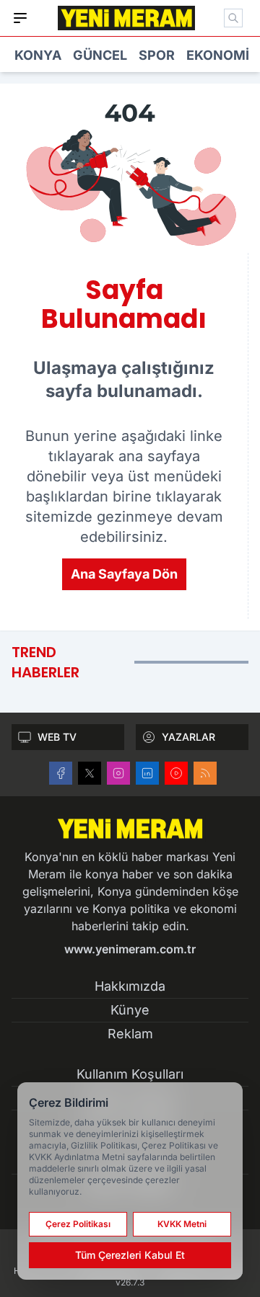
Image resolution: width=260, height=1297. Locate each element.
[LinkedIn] (147, 773)
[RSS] (205, 773)
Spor (157, 55)
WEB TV (57, 737)
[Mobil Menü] (20, 18)
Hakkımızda (130, 986)
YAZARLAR (188, 737)
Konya (37, 55)
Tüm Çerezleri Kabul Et (130, 1255)
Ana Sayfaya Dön (124, 573)
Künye (130, 1009)
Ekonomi (217, 55)
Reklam (130, 1033)
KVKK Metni (182, 1223)
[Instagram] (118, 773)
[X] (89, 773)
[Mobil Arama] (233, 18)
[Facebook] (60, 773)
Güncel (100, 55)
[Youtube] (176, 773)
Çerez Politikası (78, 1223)
